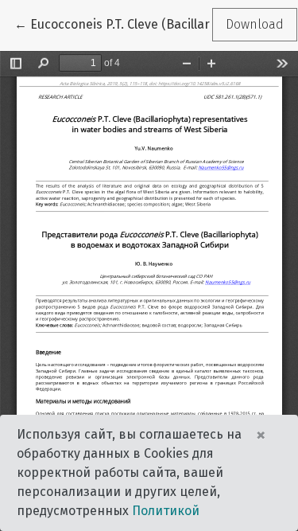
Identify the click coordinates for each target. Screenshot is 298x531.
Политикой (165, 510)
